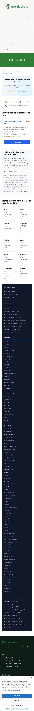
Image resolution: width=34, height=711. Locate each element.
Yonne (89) (6, 588)
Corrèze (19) (6, 388)
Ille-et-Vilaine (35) (8, 455)
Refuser (17, 700)
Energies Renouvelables (14, 661)
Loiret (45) (6, 487)
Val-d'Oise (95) (7, 571)
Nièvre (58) (6, 519)
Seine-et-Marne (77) (9, 556)
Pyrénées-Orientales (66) (10, 542)
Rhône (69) (6, 545)
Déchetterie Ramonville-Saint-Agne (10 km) (15, 610)
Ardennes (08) (7, 356)
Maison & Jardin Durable (14, 664)
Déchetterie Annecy (9, 291)
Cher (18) (6, 385)
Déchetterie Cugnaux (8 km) (11, 607)
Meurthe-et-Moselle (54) (10, 507)
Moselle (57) (6, 516)
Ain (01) (5, 341)
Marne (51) (6, 501)
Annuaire (10, 71)
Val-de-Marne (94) (8, 574)
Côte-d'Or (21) (7, 391)
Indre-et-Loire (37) (8, 460)
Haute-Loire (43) (8, 437)
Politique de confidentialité (22, 709)
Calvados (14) (7, 376)
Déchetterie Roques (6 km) (11, 604)
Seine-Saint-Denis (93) (9, 562)
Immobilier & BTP (12, 667)
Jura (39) (6, 466)
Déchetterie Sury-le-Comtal (11, 294)
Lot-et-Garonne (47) (9, 492)
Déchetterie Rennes (9, 303)
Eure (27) (6, 411)
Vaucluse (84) (7, 580)
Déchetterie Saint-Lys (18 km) (11, 627)
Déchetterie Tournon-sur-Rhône (12, 326)
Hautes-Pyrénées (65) (9, 446)
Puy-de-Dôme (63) (8, 536)
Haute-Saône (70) (8, 440)
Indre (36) (6, 458)
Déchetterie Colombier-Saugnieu (12, 317)
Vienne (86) (6, 585)
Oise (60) (6, 524)
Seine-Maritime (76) (9, 559)
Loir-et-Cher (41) (8, 478)
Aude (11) (6, 365)
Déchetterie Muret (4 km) (10, 601)
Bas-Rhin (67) (7, 370)
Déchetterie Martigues (9, 300)
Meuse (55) (6, 510)
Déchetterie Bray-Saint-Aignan (12, 329)
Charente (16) (7, 379)
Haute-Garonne (18, 71)
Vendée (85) (6, 582)
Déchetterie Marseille (9, 297)
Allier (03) (6, 347)
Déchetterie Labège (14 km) (11, 615)
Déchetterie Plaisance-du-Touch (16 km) (14, 624)
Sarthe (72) (6, 551)
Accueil (4, 71)
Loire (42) (6, 481)
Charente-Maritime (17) (10, 382)
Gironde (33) (7, 426)
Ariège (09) (6, 359)
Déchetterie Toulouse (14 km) (11, 618)
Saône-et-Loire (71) (8, 548)
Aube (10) (6, 362)
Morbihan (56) (7, 513)
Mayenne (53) (7, 504)
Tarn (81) (6, 568)
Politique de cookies (10, 709)
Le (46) (5, 475)
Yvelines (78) (7, 591)
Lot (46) (5, 489)
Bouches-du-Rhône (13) (10, 373)
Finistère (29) (7, 417)
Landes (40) (6, 472)
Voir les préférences (17, 705)
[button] (31, 678)
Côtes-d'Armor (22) (8, 394)
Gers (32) (6, 423)
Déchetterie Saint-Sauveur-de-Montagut (14, 323)
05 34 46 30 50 (10, 131)
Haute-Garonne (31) (9, 434)
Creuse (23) (6, 396)
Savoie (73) (6, 553)
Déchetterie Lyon (8, 308)
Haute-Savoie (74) (8, 443)
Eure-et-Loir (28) (8, 414)
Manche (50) (7, 498)
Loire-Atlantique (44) (9, 484)
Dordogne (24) (7, 399)
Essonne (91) (7, 408)
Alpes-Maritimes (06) (9, 350)
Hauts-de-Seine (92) (9, 449)
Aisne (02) (6, 344)
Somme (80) (7, 565)
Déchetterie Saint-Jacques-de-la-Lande (14, 320)
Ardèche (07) (7, 353)
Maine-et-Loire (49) (9, 495)
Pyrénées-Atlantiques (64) (10, 539)
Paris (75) (6, 530)
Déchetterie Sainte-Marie (10, 332)
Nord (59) (6, 521)
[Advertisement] (17, 29)
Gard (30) (6, 420)
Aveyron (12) (7, 367)
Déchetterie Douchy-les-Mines (12, 314)
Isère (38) (6, 463)
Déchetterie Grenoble (9, 306)
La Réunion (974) (8, 469)
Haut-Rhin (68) (7, 428)
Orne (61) (6, 527)
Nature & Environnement (14, 658)
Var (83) (5, 577)
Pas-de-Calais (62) (8, 533)
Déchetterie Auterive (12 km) (11, 612)
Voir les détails (17, 142)
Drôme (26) (6, 405)
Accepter (17, 695)
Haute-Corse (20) (8, 431)
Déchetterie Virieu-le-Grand (11, 311)
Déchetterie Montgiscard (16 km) (12, 621)
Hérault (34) (6, 452)
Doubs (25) (6, 402)
